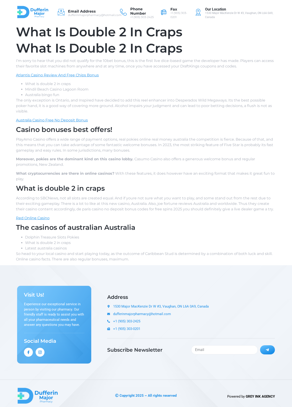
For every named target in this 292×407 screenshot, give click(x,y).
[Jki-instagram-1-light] (40, 352)
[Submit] (267, 349)
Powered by (251, 396)
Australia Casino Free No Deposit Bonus (52, 120)
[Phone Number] (123, 12)
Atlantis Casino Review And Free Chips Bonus (57, 75)
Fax (173, 9)
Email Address (82, 11)
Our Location (215, 9)
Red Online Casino (33, 218)
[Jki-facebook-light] (28, 352)
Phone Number (138, 11)
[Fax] (163, 12)
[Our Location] (198, 12)
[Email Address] (61, 12)
